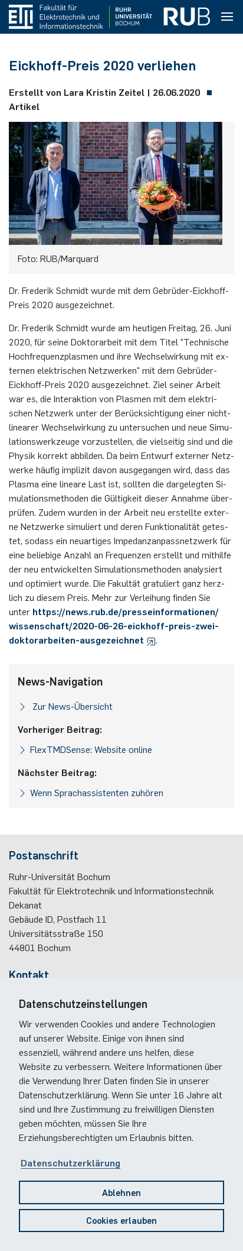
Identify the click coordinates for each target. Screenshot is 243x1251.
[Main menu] (227, 17)
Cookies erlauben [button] (121, 1220)
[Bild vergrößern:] (115, 186)
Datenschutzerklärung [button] (70, 1162)
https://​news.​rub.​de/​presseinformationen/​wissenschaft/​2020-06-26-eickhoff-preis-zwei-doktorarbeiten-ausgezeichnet (114, 625)
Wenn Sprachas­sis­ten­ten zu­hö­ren (96, 792)
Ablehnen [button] (121, 1192)
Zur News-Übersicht (71, 706)
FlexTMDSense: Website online (91, 749)
